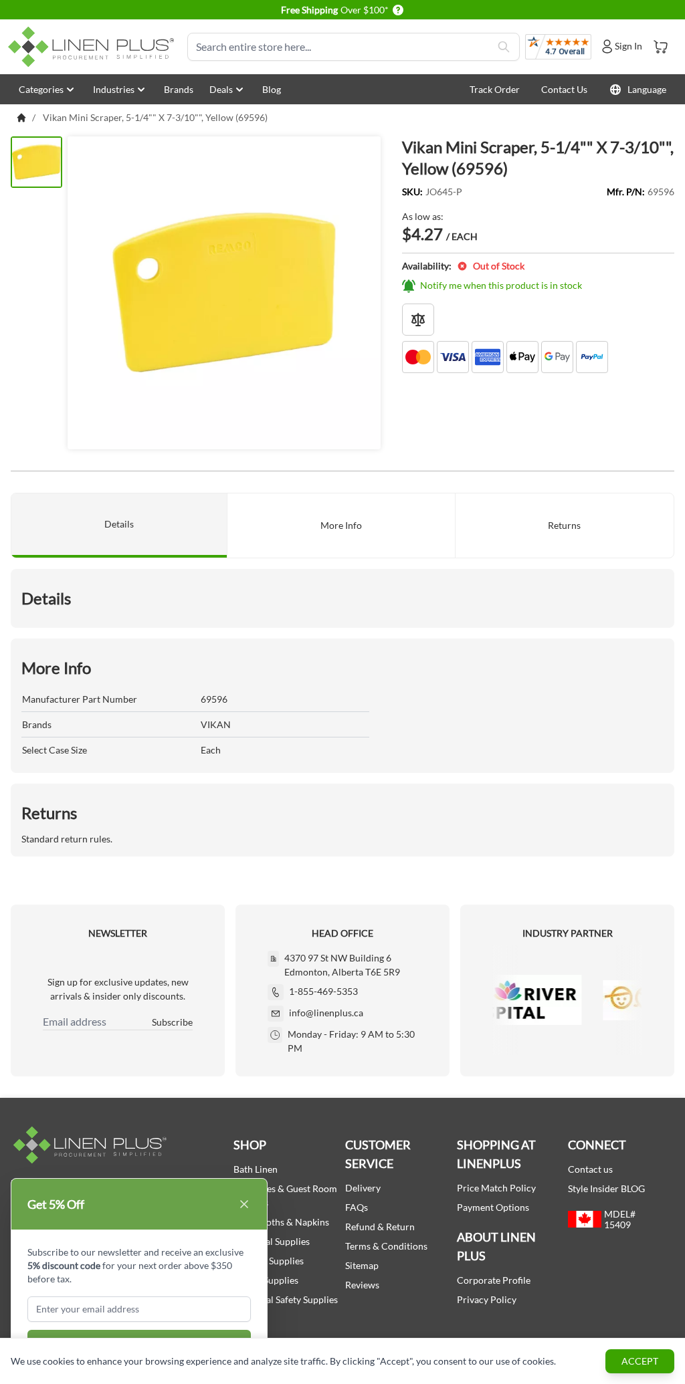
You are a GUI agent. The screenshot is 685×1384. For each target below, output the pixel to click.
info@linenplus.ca (326, 1012)
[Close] (244, 1204)
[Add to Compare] (418, 320)
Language (646, 89)
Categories (41, 89)
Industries (113, 89)
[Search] (504, 47)
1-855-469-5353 (323, 991)
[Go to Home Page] (21, 117)
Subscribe (172, 1022)
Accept (639, 1361)
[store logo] (93, 47)
